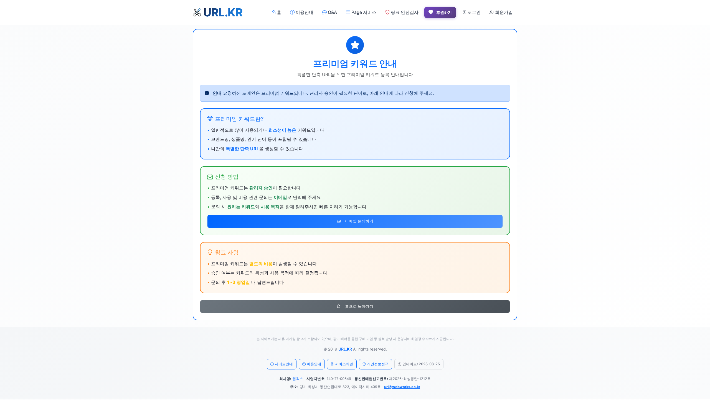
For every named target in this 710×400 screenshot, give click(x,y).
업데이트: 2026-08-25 (421, 364)
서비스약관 (344, 364)
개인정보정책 (378, 364)
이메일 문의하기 (359, 221)
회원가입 (503, 12)
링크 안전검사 (404, 12)
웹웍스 (297, 379)
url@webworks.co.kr (402, 387)
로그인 (473, 12)
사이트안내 (284, 364)
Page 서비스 (363, 12)
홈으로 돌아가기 (359, 306)
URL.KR (345, 349)
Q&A (332, 12)
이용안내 (304, 12)
